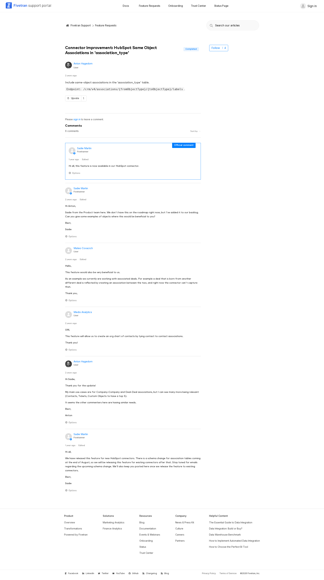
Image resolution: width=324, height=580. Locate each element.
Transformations (73, 528)
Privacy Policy (209, 573)
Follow (215, 48)
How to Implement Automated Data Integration (234, 540)
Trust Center (146, 552)
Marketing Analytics (113, 522)
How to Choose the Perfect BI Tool (228, 546)
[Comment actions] (75, 173)
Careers (179, 534)
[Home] (28, 6)
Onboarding (146, 540)
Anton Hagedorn (83, 63)
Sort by (194, 131)
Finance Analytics (112, 528)
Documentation (147, 528)
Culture (179, 528)
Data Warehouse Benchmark (225, 534)
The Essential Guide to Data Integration (230, 522)
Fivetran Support (81, 25)
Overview (69, 522)
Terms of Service (228, 573)
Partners (180, 540)
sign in (76, 119)
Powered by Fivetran (76, 534)
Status (142, 546)
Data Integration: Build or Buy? (225, 528)
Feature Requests (105, 25)
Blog (141, 522)
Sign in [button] (312, 6)
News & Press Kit (184, 522)
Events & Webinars (149, 534)
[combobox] (232, 25)
